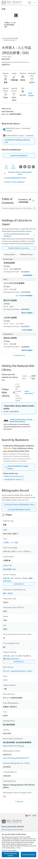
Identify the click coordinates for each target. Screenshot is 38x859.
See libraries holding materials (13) (17, 140)
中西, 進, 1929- (8, 578)
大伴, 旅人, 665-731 (10, 655)
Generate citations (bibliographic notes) (20, 173)
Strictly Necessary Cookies (10, 854)
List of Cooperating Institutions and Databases (16, 235)
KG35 (5, 680)
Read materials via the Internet (12, 829)
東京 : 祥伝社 (8, 593)
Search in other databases (15, 182)
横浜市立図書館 (27, 313)
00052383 (7, 581)
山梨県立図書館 (27, 330)
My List (6, 168)
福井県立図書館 (27, 350)
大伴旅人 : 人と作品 (10, 542)
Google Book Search (13, 479)
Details (18, 848)
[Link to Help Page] (16, 39)
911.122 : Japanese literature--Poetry (17, 671)
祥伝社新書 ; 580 (9, 569)
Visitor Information (29, 392)
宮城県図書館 (27, 275)
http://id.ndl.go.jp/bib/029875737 (16, 758)
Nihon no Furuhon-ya (13, 476)
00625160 (14, 658)
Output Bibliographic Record (16, 178)
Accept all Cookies (28, 854)
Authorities (18, 584)
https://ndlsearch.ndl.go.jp (13, 745)
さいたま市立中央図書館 (24, 295)
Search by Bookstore (19, 155)
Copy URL (13, 168)
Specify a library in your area (18, 248)
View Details (31, 94)
